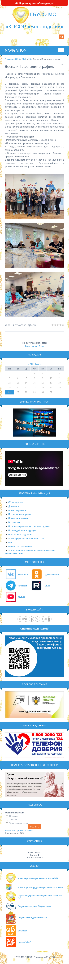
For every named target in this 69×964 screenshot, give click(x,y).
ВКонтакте (23, 574)
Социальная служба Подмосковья (34, 906)
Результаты (10, 830)
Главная (9, 59)
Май (24, 59)
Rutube (47, 586)
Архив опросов (25, 830)
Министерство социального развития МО (38, 878)
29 (34, 392)
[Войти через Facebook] (31, 619)
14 (26, 383)
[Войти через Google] (43, 619)
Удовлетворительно (18, 823)
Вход (41, 346)
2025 (17, 59)
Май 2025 (34, 364)
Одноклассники (51, 574)
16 (43, 383)
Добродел (22, 931)
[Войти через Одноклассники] (49, 619)
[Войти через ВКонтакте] (25, 619)
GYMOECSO (20, 325)
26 (29, 59)
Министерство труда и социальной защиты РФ (40, 887)
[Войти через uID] (20, 619)
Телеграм (22, 586)
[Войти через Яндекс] (37, 619)
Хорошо (13, 819)
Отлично (13, 816)
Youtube (21, 597)
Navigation (15, 50)
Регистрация (31, 346)
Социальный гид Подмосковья (32, 917)
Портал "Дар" (24, 942)
